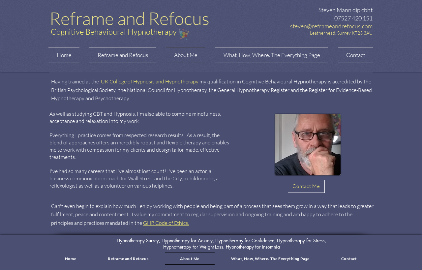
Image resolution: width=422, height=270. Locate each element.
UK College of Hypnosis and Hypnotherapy (150, 81)
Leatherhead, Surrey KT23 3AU (341, 33)
